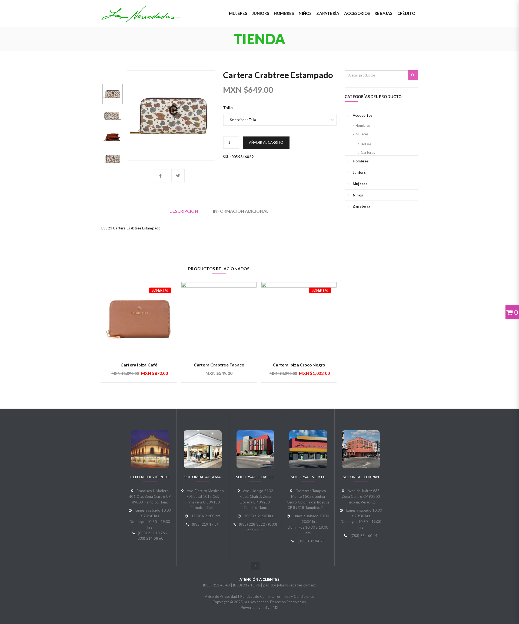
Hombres (362, 125)
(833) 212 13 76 (246, 585)
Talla (228, 107)
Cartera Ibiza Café (139, 364)
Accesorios (362, 115)
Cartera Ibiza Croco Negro (299, 364)
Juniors (359, 172)
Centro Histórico (149, 477)
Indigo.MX (269, 607)
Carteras (368, 152)
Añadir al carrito (266, 142)
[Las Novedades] (140, 14)
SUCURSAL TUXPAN (361, 477)
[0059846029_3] (112, 137)
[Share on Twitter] (178, 175)
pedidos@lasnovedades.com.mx (289, 585)
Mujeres (361, 134)
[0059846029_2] (112, 115)
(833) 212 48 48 (216, 585)
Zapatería (361, 206)
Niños (358, 195)
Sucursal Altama (202, 477)
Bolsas (366, 144)
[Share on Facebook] (160, 175)
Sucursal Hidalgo (255, 477)
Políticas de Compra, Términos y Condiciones (277, 596)
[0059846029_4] (112, 158)
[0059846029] (171, 115)
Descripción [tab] (183, 211)
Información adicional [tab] (240, 211)
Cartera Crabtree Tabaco (219, 364)
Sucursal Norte (308, 477)
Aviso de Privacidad (221, 596)
